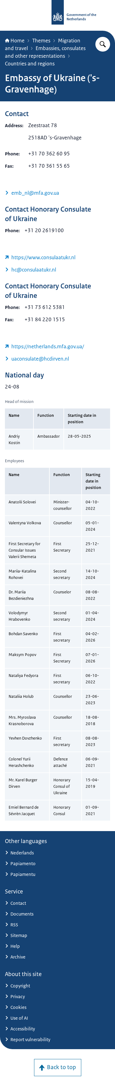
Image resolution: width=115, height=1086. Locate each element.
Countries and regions (30, 63)
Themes (41, 40)
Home (17, 40)
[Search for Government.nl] (102, 44)
